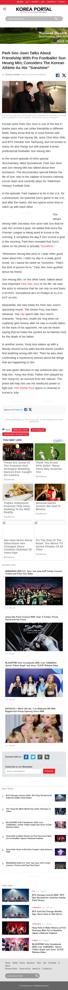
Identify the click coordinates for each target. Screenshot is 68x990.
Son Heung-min (38, 430)
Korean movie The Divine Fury (15, 434)
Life (44, 963)
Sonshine (47, 246)
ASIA (42, 2)
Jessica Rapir (12, 75)
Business (31, 963)
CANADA (62, 2)
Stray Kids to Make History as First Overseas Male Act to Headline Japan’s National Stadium (29, 837)
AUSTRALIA (51, 2)
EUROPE (35, 2)
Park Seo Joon (30, 283)
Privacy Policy (11, 969)
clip (22, 314)
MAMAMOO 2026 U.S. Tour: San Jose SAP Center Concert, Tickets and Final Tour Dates (28, 864)
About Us (36, 969)
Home (7, 963)
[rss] (47, 757)
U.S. (27, 2)
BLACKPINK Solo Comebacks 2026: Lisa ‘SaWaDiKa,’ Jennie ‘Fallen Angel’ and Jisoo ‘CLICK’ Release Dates (31, 664)
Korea (22, 963)
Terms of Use (25, 969)
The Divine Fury (24, 388)
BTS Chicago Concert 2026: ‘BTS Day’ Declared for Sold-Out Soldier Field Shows (29, 796)
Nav (4, 9)
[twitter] (33, 757)
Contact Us (47, 969)
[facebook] (26, 757)
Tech (39, 963)
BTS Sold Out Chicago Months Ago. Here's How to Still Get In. (47, 912)
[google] (40, 757)
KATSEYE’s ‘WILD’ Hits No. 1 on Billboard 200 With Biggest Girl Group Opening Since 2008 (30, 710)
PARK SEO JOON (20, 430)
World (15, 963)
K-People (52, 963)
